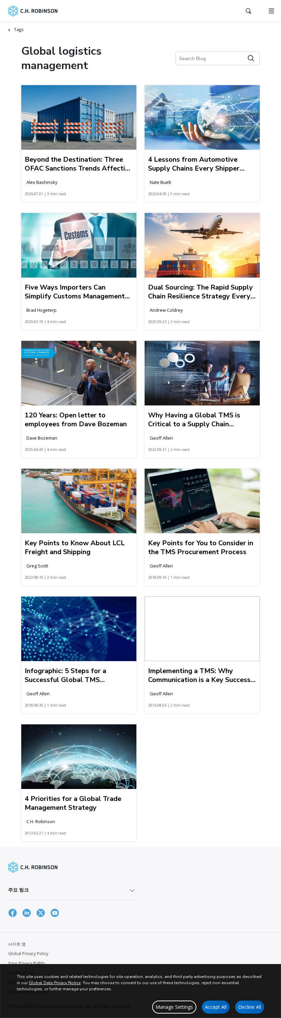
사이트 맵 (17, 944)
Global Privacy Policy (28, 953)
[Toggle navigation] (271, 11)
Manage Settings (174, 1007)
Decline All (249, 1007)
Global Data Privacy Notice (55, 983)
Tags (19, 29)
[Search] (251, 58)
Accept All (216, 1007)
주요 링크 (18, 889)
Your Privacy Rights (26, 963)
